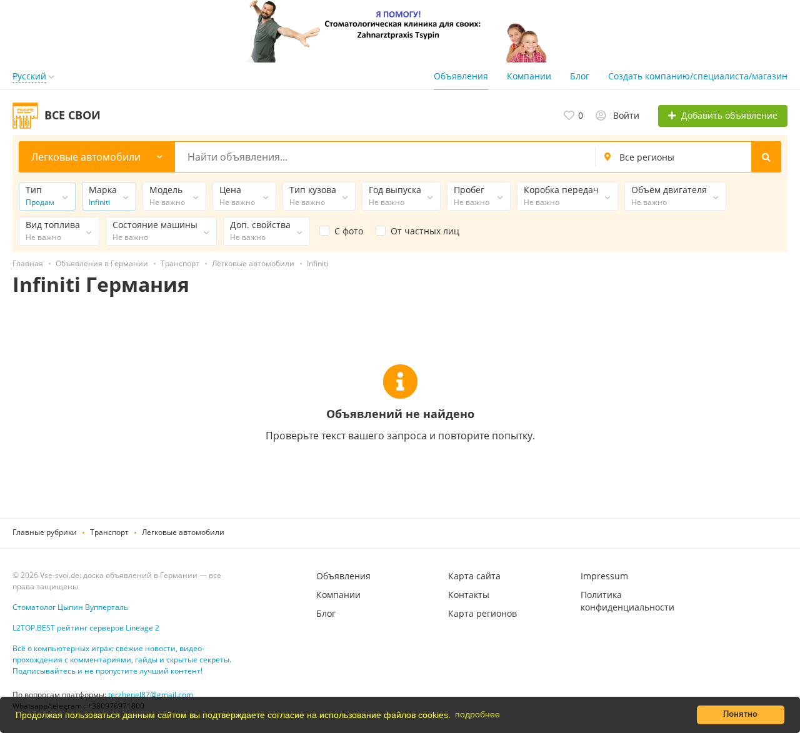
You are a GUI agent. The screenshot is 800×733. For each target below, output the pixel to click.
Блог (579, 76)
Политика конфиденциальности (627, 601)
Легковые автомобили (183, 532)
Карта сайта (474, 576)
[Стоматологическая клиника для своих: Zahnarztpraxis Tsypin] (400, 30)
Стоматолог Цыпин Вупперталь (70, 607)
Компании (529, 76)
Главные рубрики (44, 532)
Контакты (468, 595)
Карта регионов (482, 613)
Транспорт (109, 532)
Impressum (604, 576)
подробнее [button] (477, 714)
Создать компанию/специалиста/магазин (698, 76)
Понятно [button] (740, 714)
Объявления (461, 76)
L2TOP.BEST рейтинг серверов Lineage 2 (85, 627)
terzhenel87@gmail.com (150, 694)
